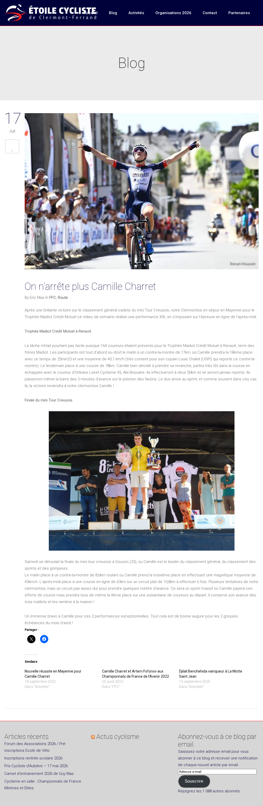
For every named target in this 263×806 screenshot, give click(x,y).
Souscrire (194, 781)
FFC (52, 297)
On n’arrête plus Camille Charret (90, 286)
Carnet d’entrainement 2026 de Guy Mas (39, 773)
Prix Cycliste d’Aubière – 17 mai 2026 (36, 766)
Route (63, 297)
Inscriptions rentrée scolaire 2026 (33, 758)
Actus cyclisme (117, 736)
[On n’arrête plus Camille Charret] (142, 192)
